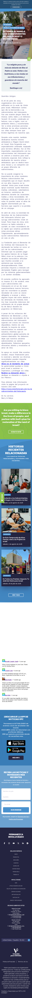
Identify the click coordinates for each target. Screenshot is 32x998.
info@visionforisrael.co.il (16, 926)
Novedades (7, 494)
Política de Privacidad (16, 819)
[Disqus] (16, 633)
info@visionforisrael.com (16, 914)
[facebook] (17, 58)
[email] (13, 58)
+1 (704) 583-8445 (16, 916)
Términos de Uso (23, 816)
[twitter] (21, 58)
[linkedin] (24, 58)
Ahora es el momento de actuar (15, 364)
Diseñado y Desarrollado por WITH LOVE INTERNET (13, 992)
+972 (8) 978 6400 (16, 927)
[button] (28, 17)
